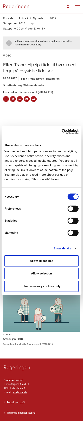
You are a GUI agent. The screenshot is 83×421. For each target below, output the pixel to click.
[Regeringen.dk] (41, 368)
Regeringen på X (16, 402)
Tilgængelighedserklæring (21, 412)
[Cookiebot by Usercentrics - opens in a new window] (62, 131)
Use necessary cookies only (42, 286)
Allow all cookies (41, 260)
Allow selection (41, 273)
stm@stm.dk (20, 392)
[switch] (73, 209)
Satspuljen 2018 (13, 338)
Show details (62, 248)
